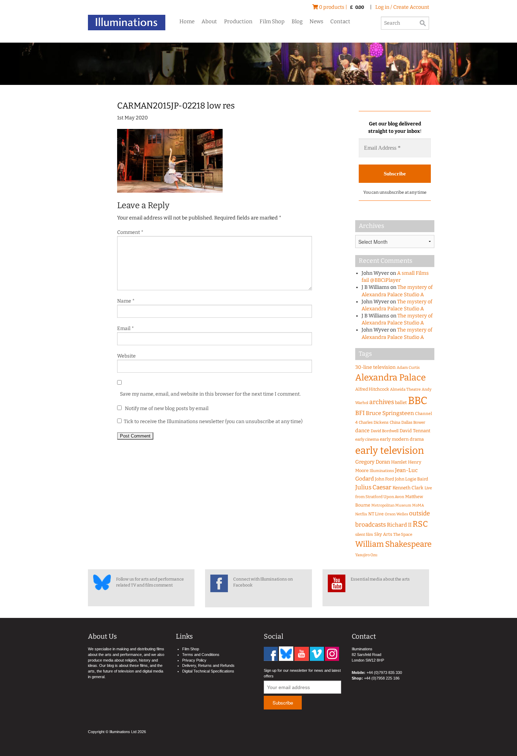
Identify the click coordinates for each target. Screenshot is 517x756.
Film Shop (272, 21)
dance (362, 431)
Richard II (399, 525)
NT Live (376, 513)
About (209, 21)
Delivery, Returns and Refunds (208, 665)
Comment (130, 232)
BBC (417, 401)
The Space (402, 534)
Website (126, 356)
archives (381, 402)
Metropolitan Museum (391, 505)
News (316, 21)
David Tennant (415, 430)
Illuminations (382, 471)
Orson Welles (396, 514)
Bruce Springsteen (390, 413)
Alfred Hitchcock (372, 389)
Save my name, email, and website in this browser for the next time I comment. (210, 394)
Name (126, 301)
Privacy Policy (194, 660)
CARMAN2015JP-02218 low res (176, 106)
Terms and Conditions (200, 654)
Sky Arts (383, 534)
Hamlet (399, 462)
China (395, 422)
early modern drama (402, 439)
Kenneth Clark (407, 488)
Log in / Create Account (402, 7)
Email (125, 328)
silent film (364, 534)
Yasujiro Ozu (366, 555)
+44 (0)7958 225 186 (382, 678)
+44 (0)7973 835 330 (384, 672)
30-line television (375, 367)
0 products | (341, 7)
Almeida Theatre (405, 389)
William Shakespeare (393, 544)
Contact (340, 21)
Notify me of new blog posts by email (166, 408)
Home (186, 21)
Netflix (361, 514)
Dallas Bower (413, 422)
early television (389, 450)
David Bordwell (384, 430)
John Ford (384, 479)
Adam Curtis (408, 367)
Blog (297, 21)
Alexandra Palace (390, 377)
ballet (401, 402)
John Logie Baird (411, 479)
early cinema (367, 439)
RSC (420, 524)
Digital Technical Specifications (208, 671)
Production (238, 21)
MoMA (418, 505)
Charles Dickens (374, 422)
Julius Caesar (373, 487)
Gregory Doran (372, 462)
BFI (360, 413)
